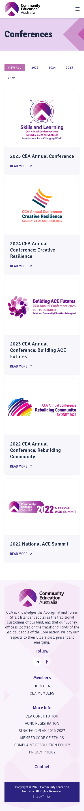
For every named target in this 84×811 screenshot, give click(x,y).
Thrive (46, 796)
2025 (35, 67)
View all (14, 67)
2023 (69, 67)
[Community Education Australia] (22, 9)
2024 (52, 67)
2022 (11, 78)
